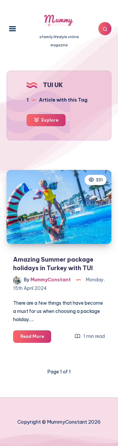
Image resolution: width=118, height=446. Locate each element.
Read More (35, 337)
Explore (49, 120)
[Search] (104, 28)
